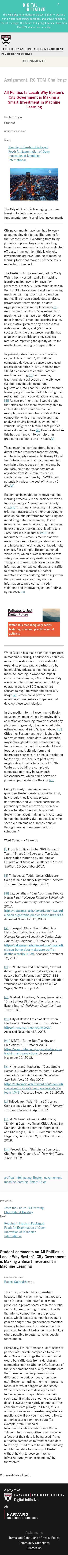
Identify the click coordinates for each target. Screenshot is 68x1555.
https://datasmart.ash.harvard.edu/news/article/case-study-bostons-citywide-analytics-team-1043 (33, 1088)
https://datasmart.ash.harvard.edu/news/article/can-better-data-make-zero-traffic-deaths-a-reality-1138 (33, 949)
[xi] (59, 729)
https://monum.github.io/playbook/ (27, 1027)
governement (53, 1177)
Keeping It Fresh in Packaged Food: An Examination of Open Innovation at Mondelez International (29, 153)
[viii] (43, 533)
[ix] (23, 592)
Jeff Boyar (15, 117)
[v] (52, 438)
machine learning (16, 1182)
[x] (14, 695)
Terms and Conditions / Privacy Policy (34, 1537)
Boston (38, 1177)
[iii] (6, 400)
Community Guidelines (34, 1543)
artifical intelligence (17, 1177)
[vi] (12, 486)
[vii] (12, 507)
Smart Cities (37, 1182)
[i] (55, 307)
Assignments (34, 61)
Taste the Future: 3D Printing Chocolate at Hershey (24, 1210)
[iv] (38, 430)
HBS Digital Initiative (20, 14)
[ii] (30, 375)
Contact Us (34, 1548)
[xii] (51, 780)
